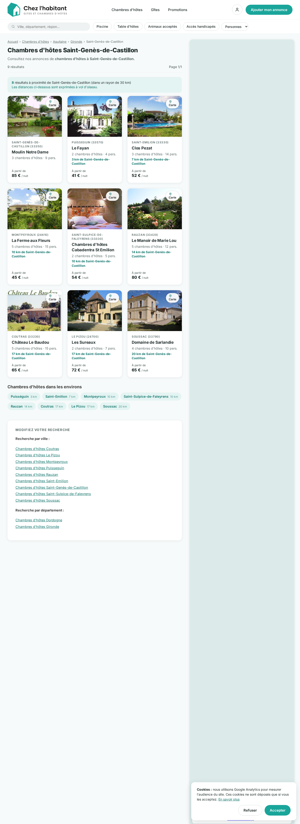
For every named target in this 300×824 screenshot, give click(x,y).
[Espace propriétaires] (237, 9)
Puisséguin (24, 396)
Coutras (52, 406)
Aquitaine (60, 41)
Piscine (102, 26)
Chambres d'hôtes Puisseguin (39, 468)
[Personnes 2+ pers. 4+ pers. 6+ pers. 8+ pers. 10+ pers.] (234, 26)
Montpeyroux (99, 396)
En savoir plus (229, 799)
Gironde (76, 41)
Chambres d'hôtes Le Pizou (37, 455)
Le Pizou (83, 406)
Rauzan (21, 406)
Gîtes (155, 10)
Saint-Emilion (60, 396)
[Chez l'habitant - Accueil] (37, 10)
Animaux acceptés (162, 26)
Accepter (277, 810)
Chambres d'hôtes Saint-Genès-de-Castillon (51, 487)
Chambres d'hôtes (127, 10)
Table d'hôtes (128, 26)
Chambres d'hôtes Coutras (37, 449)
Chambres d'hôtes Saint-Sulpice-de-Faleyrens (53, 494)
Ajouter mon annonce (269, 10)
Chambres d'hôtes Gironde (37, 527)
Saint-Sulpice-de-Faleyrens (151, 396)
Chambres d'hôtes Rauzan (36, 475)
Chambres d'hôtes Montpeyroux (41, 462)
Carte (52, 105)
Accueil (13, 41)
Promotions (177, 10)
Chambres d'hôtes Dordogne (38, 520)
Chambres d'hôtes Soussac (37, 500)
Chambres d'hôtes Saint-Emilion (41, 481)
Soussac (115, 406)
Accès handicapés (201, 26)
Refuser (250, 810)
